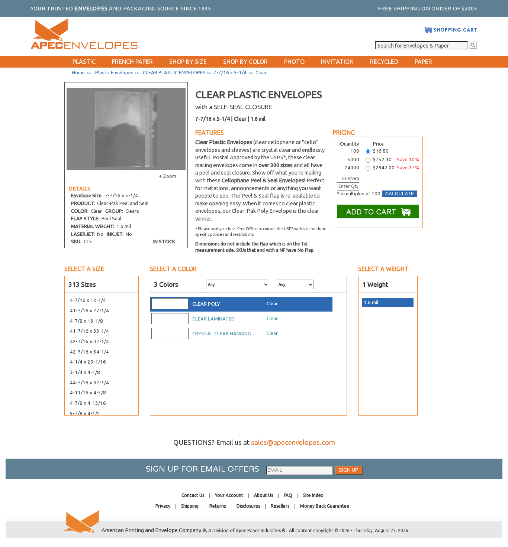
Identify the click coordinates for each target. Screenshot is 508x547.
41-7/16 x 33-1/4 (89, 331)
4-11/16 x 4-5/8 (88, 392)
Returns (217, 506)
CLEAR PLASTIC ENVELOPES (174, 72)
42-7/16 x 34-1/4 (89, 352)
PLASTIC (84, 61)
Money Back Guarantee (324, 506)
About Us (263, 495)
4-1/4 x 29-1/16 (88, 362)
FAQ (288, 495)
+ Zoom (167, 176)
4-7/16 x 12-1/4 (88, 300)
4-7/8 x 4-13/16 (88, 403)
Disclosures (248, 506)
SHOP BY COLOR (245, 61)
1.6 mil (371, 302)
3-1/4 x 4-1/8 (85, 372)
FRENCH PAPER (132, 61)
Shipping (190, 506)
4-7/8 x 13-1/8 (86, 321)
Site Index (313, 495)
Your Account (229, 495)
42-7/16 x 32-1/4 (89, 341)
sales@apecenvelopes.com (293, 442)
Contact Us (192, 495)
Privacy (162, 506)
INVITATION (337, 61)
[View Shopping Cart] (451, 32)
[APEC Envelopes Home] (84, 47)
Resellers (280, 506)
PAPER (423, 61)
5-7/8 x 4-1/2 (85, 413)
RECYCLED (384, 61)
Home (78, 72)
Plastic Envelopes (114, 72)
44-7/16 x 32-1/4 (89, 382)
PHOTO (294, 61)
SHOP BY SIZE (188, 61)
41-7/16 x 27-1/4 (89, 310)
